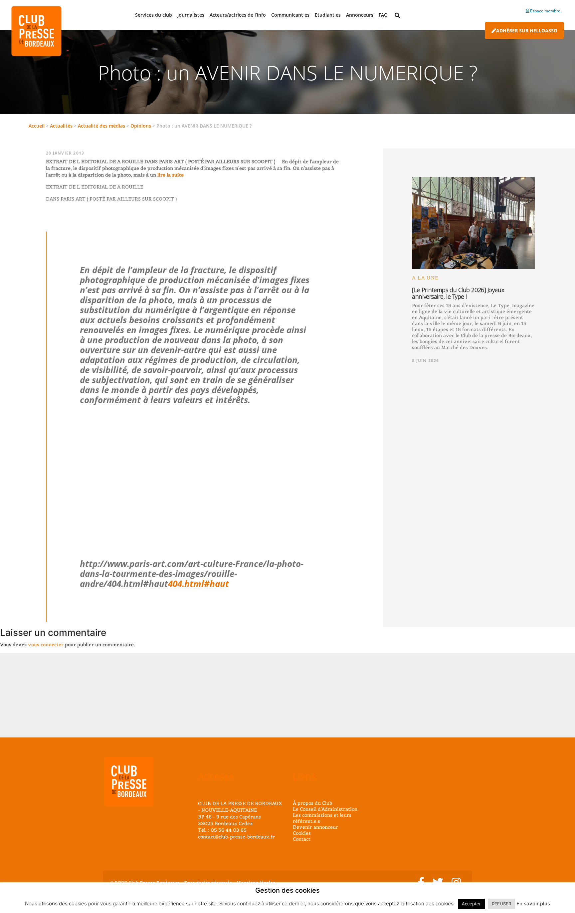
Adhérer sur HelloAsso (526, 30)
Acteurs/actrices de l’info (238, 15)
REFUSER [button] (501, 903)
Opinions (140, 126)
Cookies (302, 833)
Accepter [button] (471, 903)
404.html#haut (198, 584)
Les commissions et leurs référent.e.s (322, 818)
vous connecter (46, 645)
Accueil (37, 126)
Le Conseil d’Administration (325, 809)
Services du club (153, 15)
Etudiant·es (328, 15)
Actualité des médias (101, 126)
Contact (301, 839)
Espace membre (544, 11)
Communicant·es (290, 15)
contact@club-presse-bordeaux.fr (236, 837)
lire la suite (170, 175)
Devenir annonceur (315, 827)
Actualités (61, 126)
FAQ (383, 15)
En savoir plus (533, 903)
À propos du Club (312, 803)
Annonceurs (359, 15)
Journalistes (190, 15)
